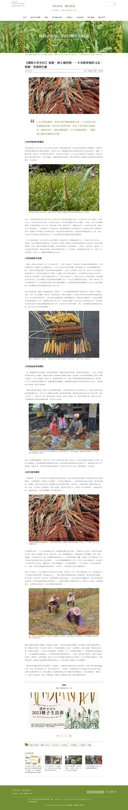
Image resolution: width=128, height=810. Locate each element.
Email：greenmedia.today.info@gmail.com (77, 799)
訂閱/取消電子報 (32, 802)
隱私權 (81, 805)
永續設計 (69, 17)
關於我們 (101, 17)
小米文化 (54, 745)
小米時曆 (73, 745)
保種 (89, 745)
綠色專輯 (91, 17)
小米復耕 (82, 745)
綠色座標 (80, 17)
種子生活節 (34, 745)
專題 (46, 17)
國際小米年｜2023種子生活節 (42, 54)
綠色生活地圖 (35, 17)
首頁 (24, 17)
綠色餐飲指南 (57, 17)
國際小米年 (45, 745)
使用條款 (76, 805)
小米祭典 (64, 745)
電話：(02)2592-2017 (56, 799)
